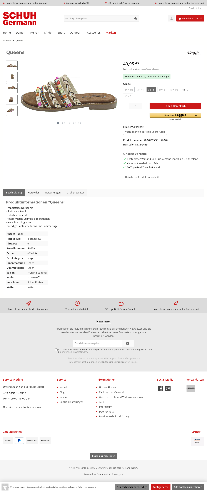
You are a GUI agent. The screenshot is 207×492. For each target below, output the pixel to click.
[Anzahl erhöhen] (145, 106)
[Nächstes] (115, 93)
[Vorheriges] (23, 93)
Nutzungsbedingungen (114, 361)
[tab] (14, 192)
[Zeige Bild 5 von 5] (79, 123)
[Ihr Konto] (171, 18)
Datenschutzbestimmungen (83, 361)
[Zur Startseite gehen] (19, 18)
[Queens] (194, 52)
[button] (175, 116)
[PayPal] (19, 440)
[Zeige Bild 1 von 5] (58, 123)
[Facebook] (160, 388)
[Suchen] (135, 18)
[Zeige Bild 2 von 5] (63, 123)
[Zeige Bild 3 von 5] (69, 123)
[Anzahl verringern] (126, 106)
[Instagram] (167, 388)
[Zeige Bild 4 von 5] (74, 123)
